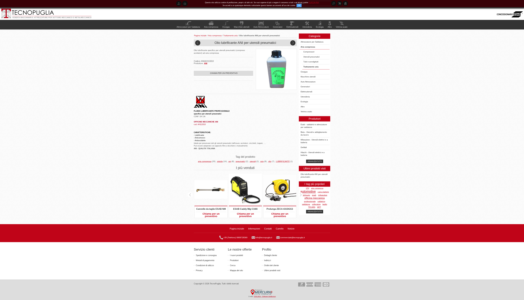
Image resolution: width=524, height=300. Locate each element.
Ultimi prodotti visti (272, 270)
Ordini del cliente (271, 265)
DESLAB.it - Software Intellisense (265, 296)
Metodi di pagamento (205, 260)
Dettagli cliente (270, 255)
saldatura (306, 204)
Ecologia (304, 101)
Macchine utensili (308, 77)
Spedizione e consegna (206, 255)
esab (314, 195)
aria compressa (204, 161)
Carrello (280, 229)
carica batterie (323, 192)
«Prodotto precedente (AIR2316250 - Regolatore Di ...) (197, 42)
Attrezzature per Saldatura (312, 42)
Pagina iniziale (237, 229)
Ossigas (304, 72)
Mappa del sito (236, 270)
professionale (310, 201)
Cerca (232, 265)
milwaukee (322, 195)
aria (262, 161)
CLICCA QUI (314, 2)
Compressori (308, 52)
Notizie (291, 229)
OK (299, 5)
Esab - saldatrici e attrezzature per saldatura (314, 125)
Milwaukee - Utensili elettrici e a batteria (314, 141)
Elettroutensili (306, 92)
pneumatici (240, 161)
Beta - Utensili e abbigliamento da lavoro (314, 133)
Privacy (199, 270)
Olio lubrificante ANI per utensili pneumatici (314, 175)
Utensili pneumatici (311, 57)
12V (307, 188)
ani (229, 161)
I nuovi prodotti (236, 255)
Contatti (268, 229)
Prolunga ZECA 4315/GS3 (280, 209)
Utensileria (305, 97)
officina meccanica (314, 198)
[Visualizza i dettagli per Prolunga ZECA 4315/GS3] (279, 189)
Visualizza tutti (315, 161)
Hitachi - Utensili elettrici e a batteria (312, 153)
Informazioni (254, 229)
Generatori (305, 87)
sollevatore (316, 204)
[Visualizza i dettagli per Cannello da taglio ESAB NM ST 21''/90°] (210, 189)
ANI (205, 63)
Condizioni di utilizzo (205, 265)
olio (269, 161)
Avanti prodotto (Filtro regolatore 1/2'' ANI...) (292, 42)
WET (319, 207)
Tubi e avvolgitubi (310, 62)
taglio (324, 204)
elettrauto (306, 195)
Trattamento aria (310, 67)
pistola (220, 161)
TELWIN (311, 207)
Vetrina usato (306, 111)
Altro (303, 107)
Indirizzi (267, 260)
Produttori (234, 260)
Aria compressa (308, 47)
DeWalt (304, 147)
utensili (253, 161)
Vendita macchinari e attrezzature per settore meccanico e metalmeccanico (51, 17)
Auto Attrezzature (308, 82)
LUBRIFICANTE (283, 161)
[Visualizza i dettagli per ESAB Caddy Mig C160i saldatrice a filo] (245, 189)
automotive (308, 191)
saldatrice (321, 201)
